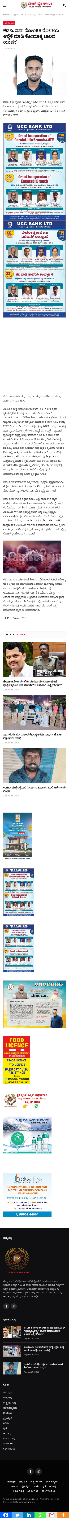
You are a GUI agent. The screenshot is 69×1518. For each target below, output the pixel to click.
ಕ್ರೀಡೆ (5, 1428)
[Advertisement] (34, 353)
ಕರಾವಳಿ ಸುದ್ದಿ (8, 1438)
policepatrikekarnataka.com (25, 1499)
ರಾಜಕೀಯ (7, 1413)
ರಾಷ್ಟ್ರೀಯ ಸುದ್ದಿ (9, 1402)
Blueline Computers (25, 1502)
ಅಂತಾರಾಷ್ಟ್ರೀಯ (10, 1408)
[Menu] (5, 5)
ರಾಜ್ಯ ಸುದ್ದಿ (7, 1397)
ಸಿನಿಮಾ (6, 1423)
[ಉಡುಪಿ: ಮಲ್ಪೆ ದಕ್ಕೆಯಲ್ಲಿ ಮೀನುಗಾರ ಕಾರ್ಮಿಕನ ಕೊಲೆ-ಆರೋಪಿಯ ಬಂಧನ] (34, 765)
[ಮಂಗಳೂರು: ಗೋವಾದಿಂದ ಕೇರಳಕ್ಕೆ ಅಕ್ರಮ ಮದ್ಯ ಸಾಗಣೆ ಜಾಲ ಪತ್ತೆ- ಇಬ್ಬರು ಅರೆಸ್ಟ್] (34, 712)
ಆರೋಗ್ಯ (6, 1433)
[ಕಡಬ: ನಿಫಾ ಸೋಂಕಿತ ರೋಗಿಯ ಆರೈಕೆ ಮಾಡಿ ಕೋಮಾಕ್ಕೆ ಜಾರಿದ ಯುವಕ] (34, 74)
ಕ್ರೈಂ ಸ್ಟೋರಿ (8, 1418)
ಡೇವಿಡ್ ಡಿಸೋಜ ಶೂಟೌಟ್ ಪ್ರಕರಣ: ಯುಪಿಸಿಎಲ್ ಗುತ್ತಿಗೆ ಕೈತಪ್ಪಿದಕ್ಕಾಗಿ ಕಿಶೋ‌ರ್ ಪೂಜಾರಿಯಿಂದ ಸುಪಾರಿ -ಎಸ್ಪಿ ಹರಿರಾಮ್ (44, 1330)
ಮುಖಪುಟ (7, 1392)
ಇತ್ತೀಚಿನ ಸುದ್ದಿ (9, 23)
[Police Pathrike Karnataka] (36, 5)
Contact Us (9, 1448)
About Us (8, 1443)
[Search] (64, 5)
